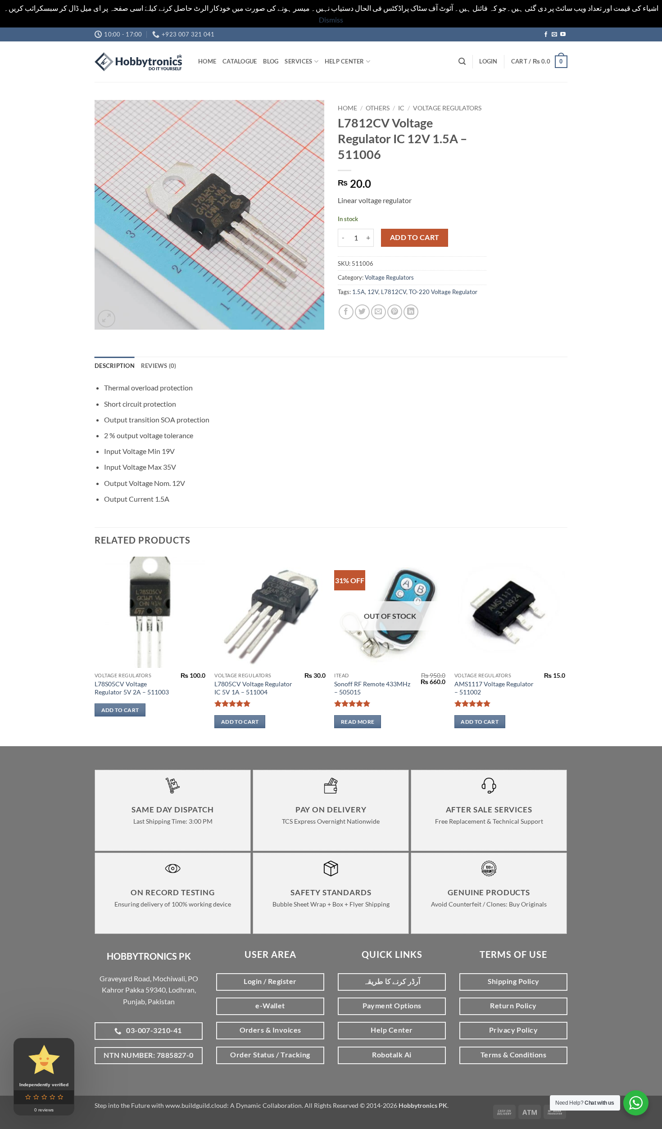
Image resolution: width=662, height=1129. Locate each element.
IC (401, 108)
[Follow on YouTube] (563, 35)
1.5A (358, 291)
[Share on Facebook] (346, 311)
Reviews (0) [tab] (159, 365)
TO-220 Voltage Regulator (443, 291)
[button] (462, 61)
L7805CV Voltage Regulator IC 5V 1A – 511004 (253, 688)
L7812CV (393, 291)
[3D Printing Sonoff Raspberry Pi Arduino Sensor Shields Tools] (140, 61)
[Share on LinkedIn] (411, 311)
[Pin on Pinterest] (394, 311)
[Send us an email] (554, 35)
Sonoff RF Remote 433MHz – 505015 (372, 688)
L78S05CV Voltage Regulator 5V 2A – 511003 (132, 688)
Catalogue (239, 61)
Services (298, 61)
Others (378, 108)
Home (207, 61)
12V (372, 291)
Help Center (344, 61)
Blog (270, 61)
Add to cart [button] (120, 710)
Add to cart (415, 237)
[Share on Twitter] (362, 311)
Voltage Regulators (447, 108)
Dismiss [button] (331, 19)
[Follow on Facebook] (546, 35)
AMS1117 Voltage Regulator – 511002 (494, 688)
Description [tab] (115, 365)
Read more (357, 722)
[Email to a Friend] (378, 311)
